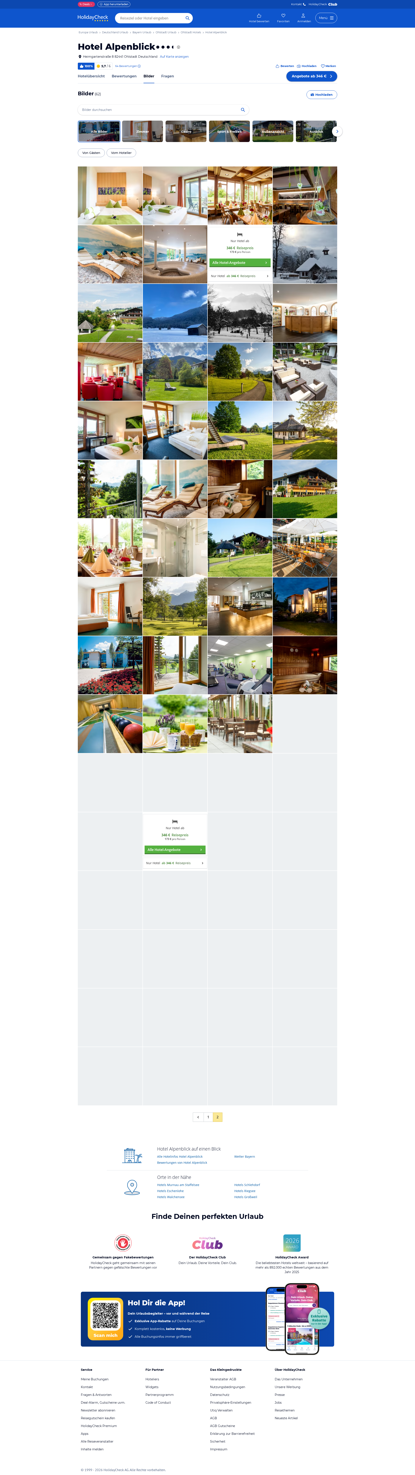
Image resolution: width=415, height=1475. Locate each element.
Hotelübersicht (91, 76)
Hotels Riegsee (244, 1191)
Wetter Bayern (244, 1156)
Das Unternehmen (289, 1379)
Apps (84, 1434)
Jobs (278, 1403)
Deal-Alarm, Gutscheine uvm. (103, 1403)
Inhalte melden (92, 1449)
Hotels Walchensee (171, 1197)
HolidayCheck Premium (99, 1426)
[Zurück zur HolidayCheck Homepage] (93, 18)
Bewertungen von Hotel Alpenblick (182, 1163)
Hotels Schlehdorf (247, 1185)
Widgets (151, 1387)
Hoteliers (152, 1379)
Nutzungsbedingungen (227, 1387)
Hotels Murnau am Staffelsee (178, 1185)
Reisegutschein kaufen (98, 1418)
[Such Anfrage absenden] (187, 18)
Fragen (167, 76)
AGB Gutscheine (222, 1426)
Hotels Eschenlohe (170, 1191)
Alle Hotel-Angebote (228, 262)
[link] (259, 18)
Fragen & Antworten (96, 1395)
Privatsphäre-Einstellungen (230, 1403)
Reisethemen (285, 1410)
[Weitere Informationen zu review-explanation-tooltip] (139, 66)
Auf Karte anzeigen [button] (174, 57)
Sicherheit (217, 1441)
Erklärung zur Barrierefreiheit (232, 1434)
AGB (213, 1418)
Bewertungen (124, 76)
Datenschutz (219, 1395)
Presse (280, 1395)
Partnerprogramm (159, 1395)
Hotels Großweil (245, 1197)
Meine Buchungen (95, 1379)
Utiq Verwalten (221, 1410)
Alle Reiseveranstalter (97, 1441)
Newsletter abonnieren (98, 1410)
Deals (85, 4)
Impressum (218, 1449)
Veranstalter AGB (223, 1379)
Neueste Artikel (286, 1418)
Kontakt (296, 4)
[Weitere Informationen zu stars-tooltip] (178, 47)
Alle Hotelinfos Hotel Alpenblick (180, 1156)
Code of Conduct (158, 1403)
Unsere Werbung (287, 1387)
